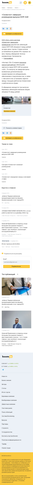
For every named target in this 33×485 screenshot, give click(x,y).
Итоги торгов (5, 241)
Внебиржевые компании (9, 400)
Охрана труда (6, 448)
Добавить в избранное (13, 34)
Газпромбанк (8, 58)
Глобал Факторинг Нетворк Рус (8, 215)
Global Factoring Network (22, 215)
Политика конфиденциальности (11, 440)
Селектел (4, 23)
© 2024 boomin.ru (6, 455)
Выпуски (4, 420)
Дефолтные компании (8, 404)
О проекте (5, 428)
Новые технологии (15, 246)
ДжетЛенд (7, 202)
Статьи (4, 388)
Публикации (9, 7)
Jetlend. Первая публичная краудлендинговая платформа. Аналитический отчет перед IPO (13, 198)
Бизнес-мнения (6, 380)
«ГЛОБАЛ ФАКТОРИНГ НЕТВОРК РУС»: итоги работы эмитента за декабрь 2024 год (16, 212)
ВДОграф (8, 246)
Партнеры (5, 424)
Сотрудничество (7, 432)
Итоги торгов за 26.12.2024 (11, 244)
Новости (16, 7)
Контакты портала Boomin (10, 436)
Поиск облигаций (7, 412)
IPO (2, 202)
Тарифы (4, 444)
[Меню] (29, 2)
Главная (3, 7)
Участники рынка (7, 408)
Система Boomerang (8, 416)
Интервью (4, 234)
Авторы (4, 384)
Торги (3, 246)
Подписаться (16, 266)
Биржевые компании (8, 396)
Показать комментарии (14, 128)
